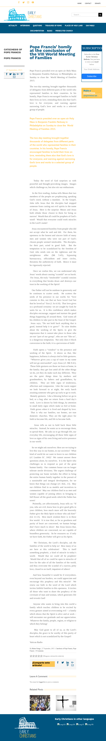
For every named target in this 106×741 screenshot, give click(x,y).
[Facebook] (7, 74)
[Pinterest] (22, 74)
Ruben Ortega (36, 648)
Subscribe (91, 76)
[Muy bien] (38, 656)
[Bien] (36, 656)
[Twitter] (10, 74)
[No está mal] (33, 656)
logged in (42, 682)
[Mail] (14, 77)
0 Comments (40, 651)
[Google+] (18, 74)
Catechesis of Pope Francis (64, 648)
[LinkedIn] (14, 74)
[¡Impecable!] (41, 656)
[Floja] (31, 656)
